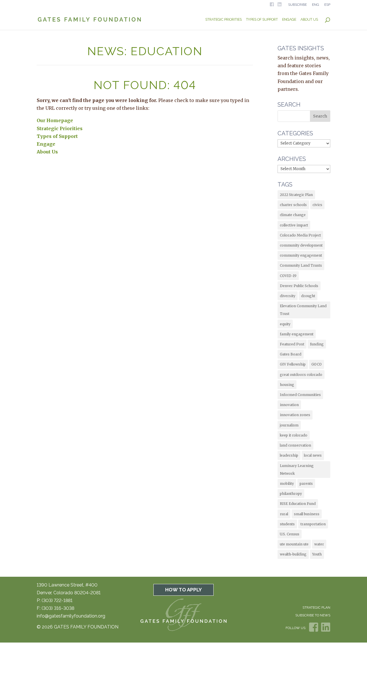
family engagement (296, 334)
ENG (315, 5)
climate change (293, 215)
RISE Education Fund (298, 503)
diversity (287, 296)
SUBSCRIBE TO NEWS (312, 615)
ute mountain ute (294, 544)
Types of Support (262, 20)
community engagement (301, 255)
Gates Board (290, 354)
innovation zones (295, 415)
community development (301, 245)
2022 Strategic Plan (296, 195)
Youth (317, 554)
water (319, 544)
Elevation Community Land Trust (303, 310)
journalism (289, 425)
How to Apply (183, 590)
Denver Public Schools (299, 286)
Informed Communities (300, 395)
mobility (287, 483)
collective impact (294, 225)
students (287, 524)
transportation (313, 524)
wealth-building (293, 554)
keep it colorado (293, 435)
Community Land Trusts (301, 265)
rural (284, 514)
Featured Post (292, 344)
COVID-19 (288, 276)
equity (285, 324)
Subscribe (297, 5)
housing (287, 384)
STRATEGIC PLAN (316, 607)
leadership (289, 455)
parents (306, 483)
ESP (327, 5)
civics (317, 205)
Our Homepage (55, 120)
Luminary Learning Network (297, 470)
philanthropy (291, 493)
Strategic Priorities (223, 20)
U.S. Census (289, 534)
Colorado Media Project (300, 235)
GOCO (316, 364)
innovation (289, 405)
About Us (309, 20)
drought (308, 296)
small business (306, 514)
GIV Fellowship (293, 364)
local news (313, 455)
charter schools (293, 205)
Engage (289, 20)
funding (317, 344)
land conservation (295, 445)
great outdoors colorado (301, 374)
